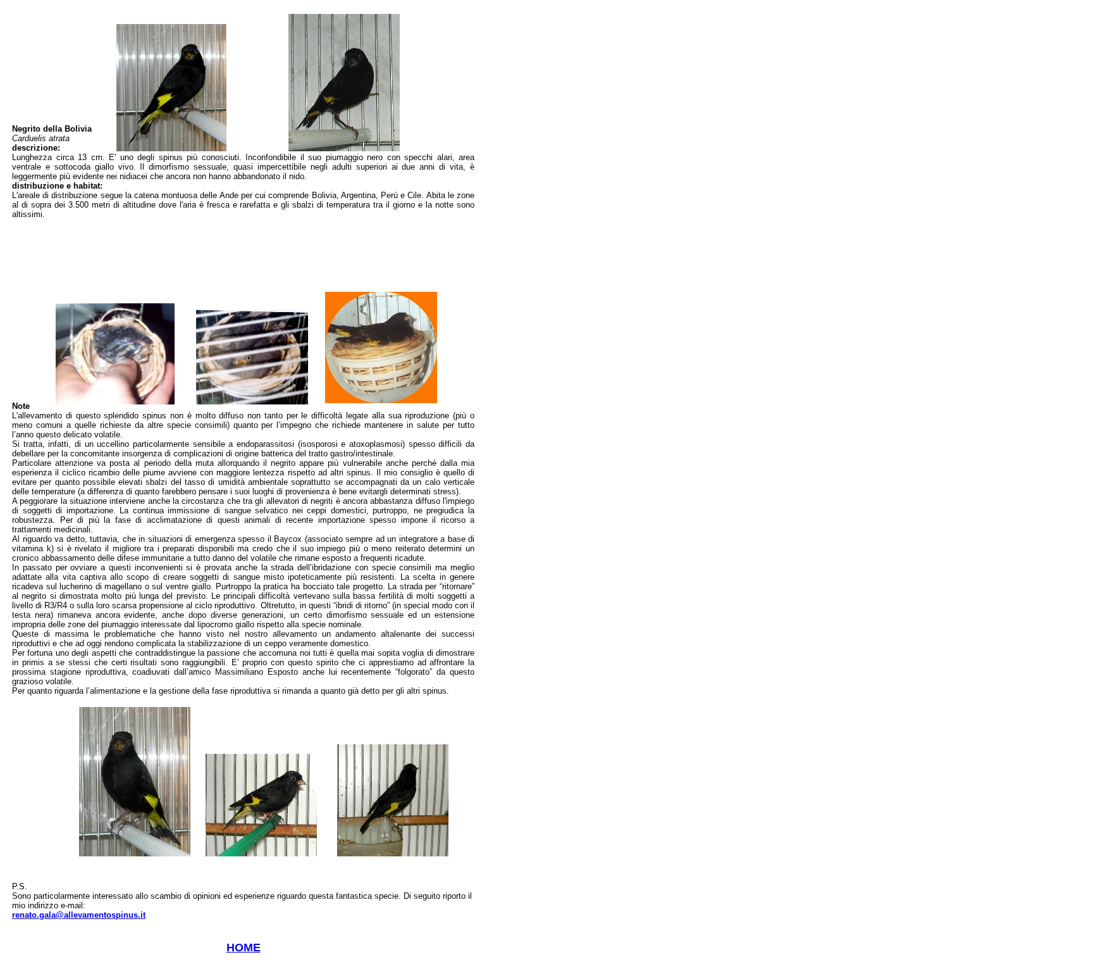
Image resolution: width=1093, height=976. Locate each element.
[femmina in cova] (381, 399)
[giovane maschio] (392, 853)
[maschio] (134, 853)
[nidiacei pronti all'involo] (252, 401)
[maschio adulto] (171, 147)
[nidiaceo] (115, 401)
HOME (243, 947)
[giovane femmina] (261, 853)
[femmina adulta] (344, 147)
